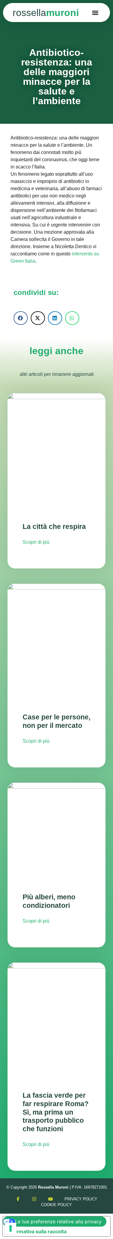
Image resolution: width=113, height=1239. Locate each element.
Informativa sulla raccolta (37, 1231)
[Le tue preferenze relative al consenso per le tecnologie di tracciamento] (10, 1228)
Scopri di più (36, 542)
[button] (95, 13)
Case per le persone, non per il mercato (56, 721)
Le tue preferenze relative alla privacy (58, 1221)
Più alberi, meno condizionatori (49, 901)
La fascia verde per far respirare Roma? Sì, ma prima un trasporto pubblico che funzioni (56, 1112)
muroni (46, 12)
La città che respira (54, 526)
